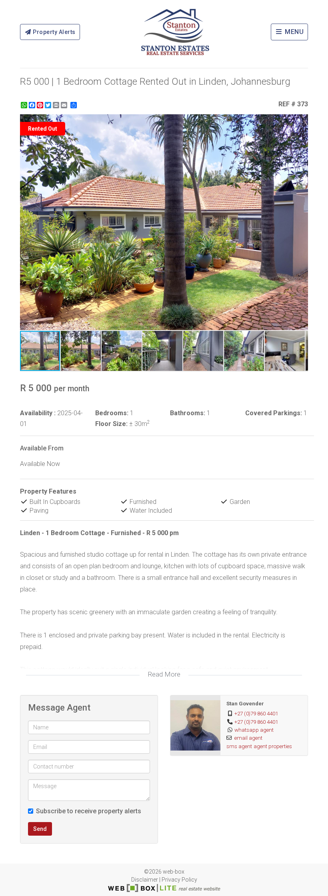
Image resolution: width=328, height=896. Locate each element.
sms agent (239, 746)
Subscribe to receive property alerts (88, 811)
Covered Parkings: (273, 413)
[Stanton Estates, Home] (175, 32)
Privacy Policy (179, 879)
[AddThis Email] (65, 105)
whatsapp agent (254, 730)
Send (40, 829)
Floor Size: (111, 424)
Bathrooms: (187, 413)
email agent (248, 738)
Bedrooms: (111, 413)
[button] (300, 121)
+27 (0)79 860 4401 (256, 713)
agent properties (273, 746)
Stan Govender (245, 703)
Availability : (38, 413)
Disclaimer (144, 879)
